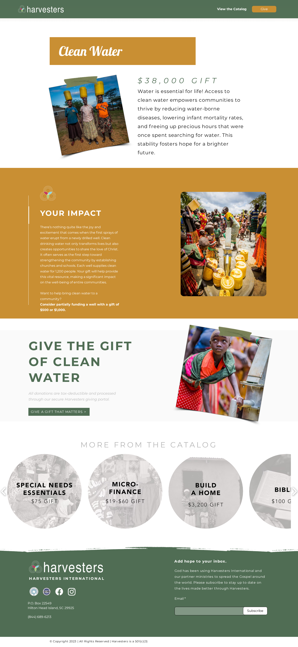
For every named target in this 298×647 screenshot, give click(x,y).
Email (179, 598)
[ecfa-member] (47, 592)
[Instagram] (72, 592)
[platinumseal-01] (34, 592)
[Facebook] (59, 592)
